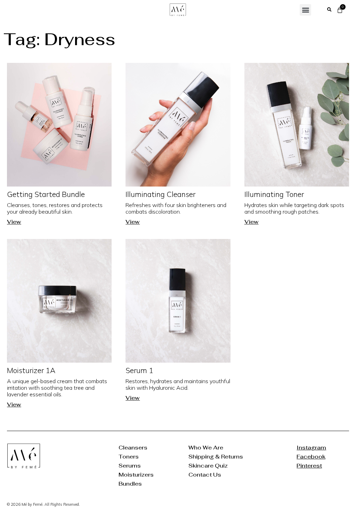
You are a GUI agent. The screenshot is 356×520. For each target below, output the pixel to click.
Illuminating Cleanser (160, 194)
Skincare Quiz (208, 465)
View (14, 221)
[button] (305, 10)
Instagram (311, 447)
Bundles (130, 483)
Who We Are (205, 447)
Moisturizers (136, 474)
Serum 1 (139, 370)
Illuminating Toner (274, 194)
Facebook (311, 456)
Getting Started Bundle (46, 194)
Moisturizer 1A (31, 370)
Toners (129, 456)
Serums (130, 465)
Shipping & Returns (215, 456)
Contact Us (204, 474)
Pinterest (309, 465)
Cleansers (133, 447)
